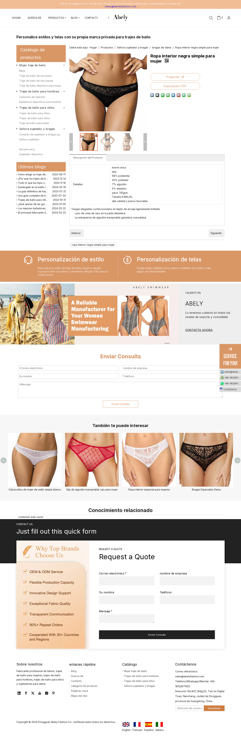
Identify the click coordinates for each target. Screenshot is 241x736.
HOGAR (16, 17)
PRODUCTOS (56, 17)
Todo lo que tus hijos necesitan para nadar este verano (41, 180)
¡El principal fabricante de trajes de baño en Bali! (41, 210)
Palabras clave (79, 690)
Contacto (76, 680)
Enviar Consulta (120, 403)
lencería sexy (27, 149)
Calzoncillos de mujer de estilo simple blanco (35, 489)
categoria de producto (84, 685)
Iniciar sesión (221, 29)
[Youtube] (39, 693)
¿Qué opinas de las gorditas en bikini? (39, 201)
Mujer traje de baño (32, 65)
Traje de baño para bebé (34, 123)
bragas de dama (28, 144)
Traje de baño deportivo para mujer (40, 85)
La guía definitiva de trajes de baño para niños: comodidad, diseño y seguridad (41, 189)
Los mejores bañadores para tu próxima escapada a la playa (41, 206)
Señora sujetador (29, 139)
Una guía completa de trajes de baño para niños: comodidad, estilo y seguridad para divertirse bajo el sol (41, 193)
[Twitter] (32, 693)
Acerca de (77, 675)
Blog (73, 671)
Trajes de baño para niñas (34, 113)
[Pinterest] (53, 693)
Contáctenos (230, 389)
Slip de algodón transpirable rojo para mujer (92, 489)
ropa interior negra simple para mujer (93, 244)
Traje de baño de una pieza (35, 75)
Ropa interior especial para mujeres (149, 489)
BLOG (74, 17)
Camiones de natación (32, 96)
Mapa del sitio (79, 695)
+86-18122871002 (232, 377)
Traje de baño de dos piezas (36, 80)
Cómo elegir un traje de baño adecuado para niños (41, 172)
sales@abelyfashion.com (120, 6)
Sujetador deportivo (31, 154)
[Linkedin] (19, 693)
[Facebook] (26, 693)
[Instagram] (46, 693)
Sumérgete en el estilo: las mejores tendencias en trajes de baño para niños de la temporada (41, 184)
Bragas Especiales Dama (206, 489)
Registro (223, 37)
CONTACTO (92, 17)
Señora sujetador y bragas (37, 129)
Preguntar (173, 77)
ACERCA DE (34, 17)
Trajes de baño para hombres (39, 91)
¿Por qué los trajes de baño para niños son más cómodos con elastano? (41, 176)
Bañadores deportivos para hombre (40, 101)
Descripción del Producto (88, 157)
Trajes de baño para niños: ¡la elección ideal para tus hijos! (41, 197)
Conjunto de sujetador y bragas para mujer (42, 134)
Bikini (22, 70)
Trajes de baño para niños (36, 107)
